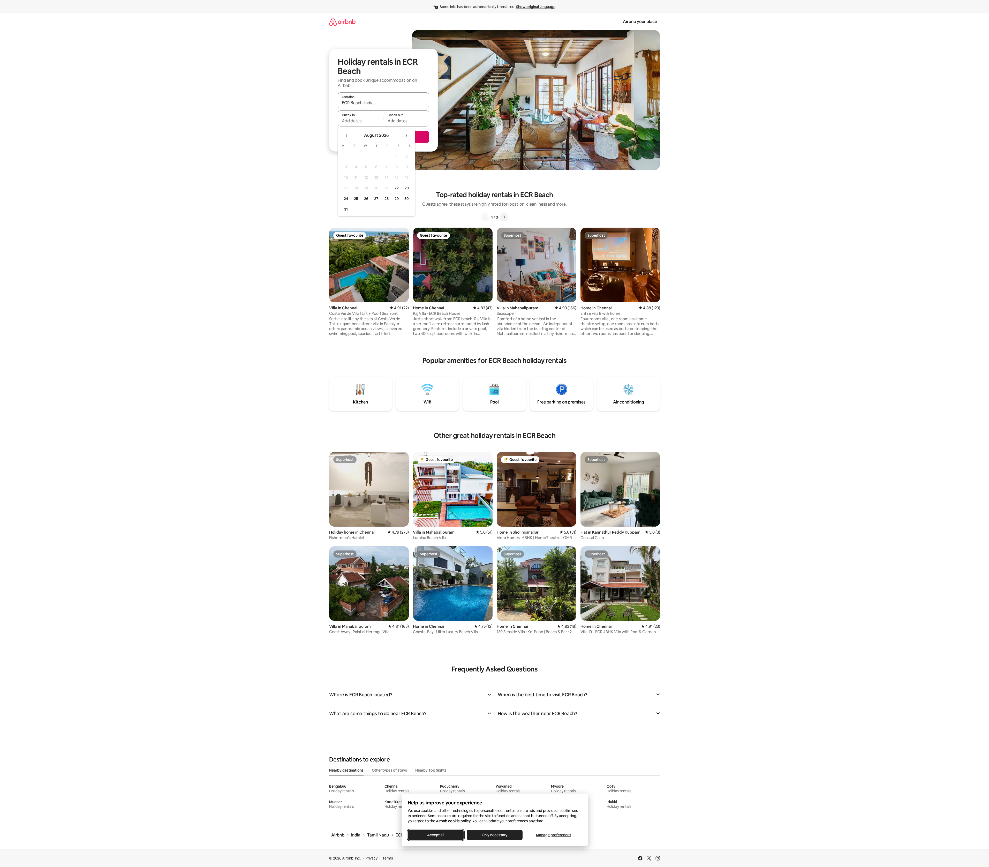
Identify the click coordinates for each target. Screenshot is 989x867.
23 (407, 188)
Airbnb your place (640, 21)
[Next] (504, 217)
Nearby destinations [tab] (346, 770)
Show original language (535, 6)
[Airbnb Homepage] (342, 21)
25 (356, 198)
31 (346, 209)
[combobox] (383, 103)
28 (386, 198)
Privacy (372, 858)
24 (346, 198)
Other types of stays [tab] (389, 770)
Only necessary (495, 835)
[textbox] (360, 121)
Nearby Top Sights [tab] (431, 770)
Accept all (435, 835)
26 (366, 198)
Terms (387, 858)
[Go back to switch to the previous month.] (346, 135)
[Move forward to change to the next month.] (406, 135)
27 (376, 198)
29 (397, 198)
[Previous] (485, 217)
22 (397, 188)
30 (406, 198)
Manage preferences (553, 835)
